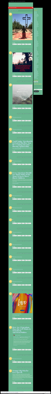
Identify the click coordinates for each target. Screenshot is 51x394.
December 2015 (36, 53)
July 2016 (35, 47)
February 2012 (36, 71)
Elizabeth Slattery (21, 336)
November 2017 (36, 33)
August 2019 (35, 16)
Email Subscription (38, 84)
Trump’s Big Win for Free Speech (20, 371)
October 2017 (36, 34)
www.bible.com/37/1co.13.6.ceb (17, 358)
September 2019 (36, 15)
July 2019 (35, 17)
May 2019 (35, 19)
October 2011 (36, 74)
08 (10, 84)
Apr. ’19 (10, 257)
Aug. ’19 (10, 14)
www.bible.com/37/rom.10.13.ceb (17, 281)
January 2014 (36, 58)
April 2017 (35, 39)
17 (10, 293)
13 (10, 52)
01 (10, 117)
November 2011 (36, 73)
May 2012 (35, 68)
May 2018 (35, 29)
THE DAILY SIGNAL (16, 336)
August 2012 (35, 67)
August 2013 (35, 62)
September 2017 (36, 35)
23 (10, 195)
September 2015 (36, 54)
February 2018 (36, 31)
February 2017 (36, 41)
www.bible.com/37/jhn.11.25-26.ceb (18, 269)
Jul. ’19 (10, 53)
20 (10, 281)
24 (10, 160)
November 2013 (36, 60)
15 (10, 219)
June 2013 (35, 63)
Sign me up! (36, 91)
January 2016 (36, 52)
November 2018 (36, 24)
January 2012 (36, 72)
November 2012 (36, 65)
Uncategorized (26, 49)
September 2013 (36, 61)
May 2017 (35, 38)
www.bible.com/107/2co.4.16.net (17, 195)
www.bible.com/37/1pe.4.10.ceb (17, 244)
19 (10, 207)
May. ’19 (10, 129)
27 (10, 358)
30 (10, 141)
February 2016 (36, 51)
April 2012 (35, 69)
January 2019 (36, 22)
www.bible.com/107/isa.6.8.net (16, 40)
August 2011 (35, 76)
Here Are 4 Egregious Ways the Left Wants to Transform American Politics (21, 330)
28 (10, 256)
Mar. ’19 (10, 371)
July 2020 (35, 11)
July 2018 (35, 27)
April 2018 (35, 30)
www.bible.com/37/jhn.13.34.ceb (16, 313)
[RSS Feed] (32, 7)
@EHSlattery (26, 336)
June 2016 (35, 48)
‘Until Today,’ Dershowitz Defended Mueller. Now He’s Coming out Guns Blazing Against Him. (22, 144)
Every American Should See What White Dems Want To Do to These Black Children (21, 175)
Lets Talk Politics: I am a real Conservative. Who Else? (17, 1)
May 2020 (35, 13)
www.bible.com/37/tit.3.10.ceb (17, 117)
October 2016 (36, 44)
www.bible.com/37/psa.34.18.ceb (17, 207)
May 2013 (35, 64)
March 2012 (35, 70)
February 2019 (36, 21)
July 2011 (35, 77)
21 (10, 269)
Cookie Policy (16, 392)
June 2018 (35, 28)
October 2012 (36, 66)
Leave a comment (30, 49)
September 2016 (36, 45)
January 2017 (36, 42)
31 (10, 129)
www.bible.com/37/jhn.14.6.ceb (17, 129)
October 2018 (36, 25)
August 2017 (35, 36)
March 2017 (35, 40)
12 (10, 14)
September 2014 (36, 57)
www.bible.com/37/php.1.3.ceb (17, 232)
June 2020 (35, 12)
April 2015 (35, 56)
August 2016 (35, 46)
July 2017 (35, 37)
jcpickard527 (16, 10)
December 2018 (36, 23)
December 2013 (36, 59)
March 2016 (35, 50)
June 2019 (35, 18)
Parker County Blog (17, 335)
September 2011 (36, 75)
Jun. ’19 (10, 117)
